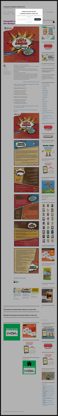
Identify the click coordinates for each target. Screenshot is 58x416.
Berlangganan (37, 19)
